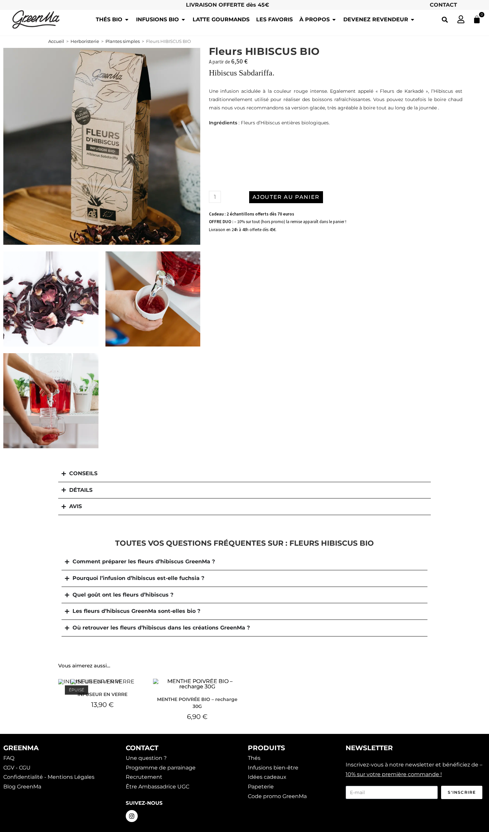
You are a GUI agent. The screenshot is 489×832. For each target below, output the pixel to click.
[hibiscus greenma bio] (152, 299)
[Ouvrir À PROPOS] (334, 20)
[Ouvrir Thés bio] (126, 20)
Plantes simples (122, 41)
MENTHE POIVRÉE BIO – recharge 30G (197, 702)
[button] (444, 19)
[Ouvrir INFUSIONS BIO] (183, 20)
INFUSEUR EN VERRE (102, 694)
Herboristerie (85, 41)
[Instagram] (132, 816)
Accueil (56, 41)
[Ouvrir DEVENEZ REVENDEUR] (412, 20)
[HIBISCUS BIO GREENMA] (50, 400)
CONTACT (443, 5)
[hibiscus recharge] (101, 146)
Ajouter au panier (286, 197)
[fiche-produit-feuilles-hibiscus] (50, 299)
